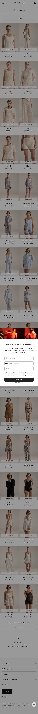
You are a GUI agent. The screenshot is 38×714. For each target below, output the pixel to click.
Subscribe (19, 379)
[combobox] (6, 363)
